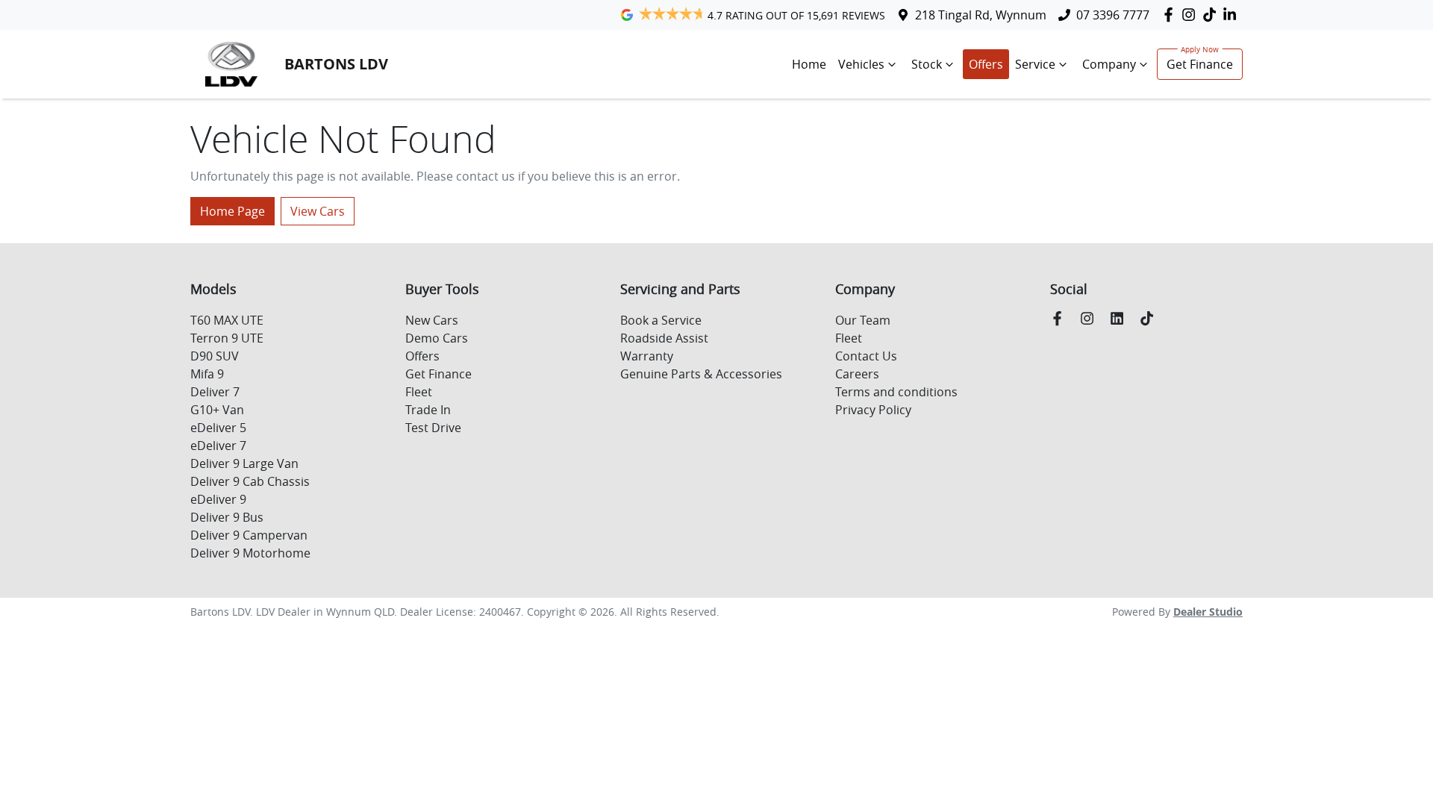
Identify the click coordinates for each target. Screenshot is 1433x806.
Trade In (428, 410)
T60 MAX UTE (226, 320)
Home (809, 64)
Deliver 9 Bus (226, 517)
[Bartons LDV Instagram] (1191, 14)
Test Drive (433, 427)
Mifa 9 (207, 374)
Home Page (232, 211)
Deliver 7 (215, 392)
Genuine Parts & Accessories (701, 374)
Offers (986, 64)
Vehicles (861, 64)
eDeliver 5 (218, 427)
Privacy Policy (873, 410)
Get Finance (1200, 64)
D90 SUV (214, 356)
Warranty (646, 356)
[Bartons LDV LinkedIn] (1233, 14)
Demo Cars (436, 338)
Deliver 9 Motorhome (250, 553)
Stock (926, 64)
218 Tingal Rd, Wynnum (980, 15)
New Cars (431, 320)
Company (1109, 64)
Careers (857, 374)
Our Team (862, 320)
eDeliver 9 (218, 499)
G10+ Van (217, 410)
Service (1035, 64)
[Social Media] (1212, 14)
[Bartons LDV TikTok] (1150, 318)
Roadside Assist (664, 338)
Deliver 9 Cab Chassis (250, 481)
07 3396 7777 (1112, 15)
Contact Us (866, 356)
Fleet (418, 392)
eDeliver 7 (218, 445)
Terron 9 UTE (226, 338)
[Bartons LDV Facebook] (1171, 14)
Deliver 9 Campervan (248, 535)
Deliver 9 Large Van (244, 463)
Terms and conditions (896, 392)
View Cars (317, 211)
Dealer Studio (1208, 611)
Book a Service (661, 320)
